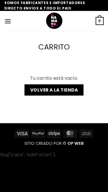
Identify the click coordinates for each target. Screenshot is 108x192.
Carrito (54, 47)
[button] (7, 21)
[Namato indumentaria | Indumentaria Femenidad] (54, 21)
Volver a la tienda (54, 90)
